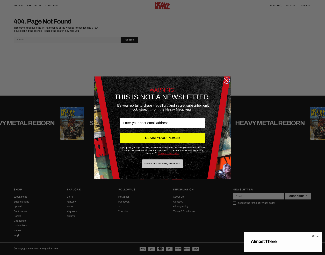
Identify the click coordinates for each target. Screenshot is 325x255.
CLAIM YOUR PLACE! (162, 138)
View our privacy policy (168, 153)
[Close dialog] (226, 80)
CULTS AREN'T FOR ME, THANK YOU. (162, 164)
